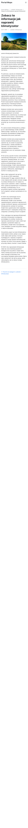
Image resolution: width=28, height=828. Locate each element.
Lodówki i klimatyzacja (17, 9)
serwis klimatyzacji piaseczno (10, 53)
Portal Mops (6, 2)
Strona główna (5, 9)
